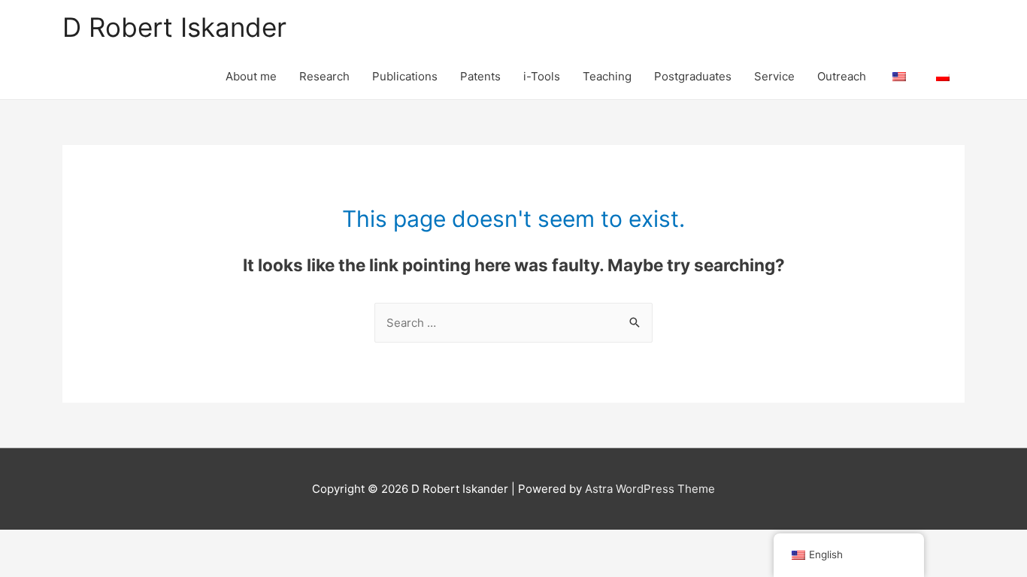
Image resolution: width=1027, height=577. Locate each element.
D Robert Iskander (174, 27)
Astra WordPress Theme (650, 489)
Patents (480, 76)
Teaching (607, 76)
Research (324, 76)
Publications (405, 76)
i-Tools (541, 76)
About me (251, 76)
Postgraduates (693, 76)
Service (774, 76)
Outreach (841, 76)
